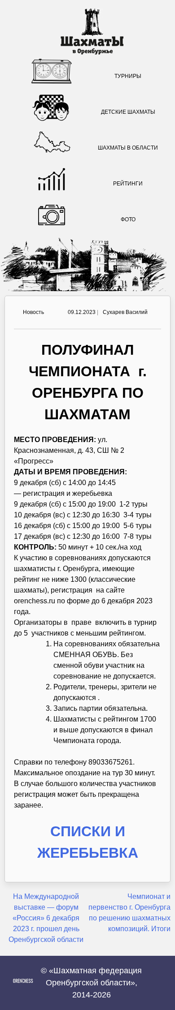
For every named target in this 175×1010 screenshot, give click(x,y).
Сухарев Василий (125, 312)
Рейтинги (128, 184)
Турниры (127, 76)
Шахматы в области (128, 148)
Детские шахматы (128, 112)
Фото (128, 219)
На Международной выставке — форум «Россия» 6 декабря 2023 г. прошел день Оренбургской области (46, 918)
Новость (33, 312)
